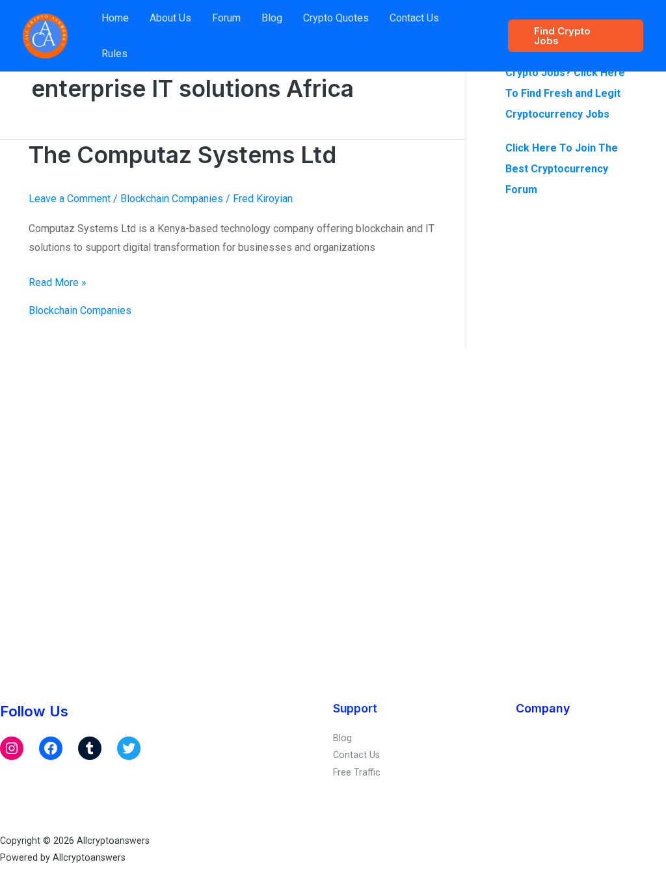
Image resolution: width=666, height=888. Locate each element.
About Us (170, 18)
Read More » (58, 281)
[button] (575, 36)
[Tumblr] (89, 748)
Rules (114, 53)
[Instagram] (11, 748)
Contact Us (414, 18)
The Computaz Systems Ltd (182, 155)
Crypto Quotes (336, 18)
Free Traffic (356, 772)
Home (115, 18)
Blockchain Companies (171, 198)
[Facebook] (50, 748)
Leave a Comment (70, 198)
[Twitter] (128, 748)
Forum (226, 18)
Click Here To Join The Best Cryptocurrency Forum (561, 169)
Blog (271, 18)
